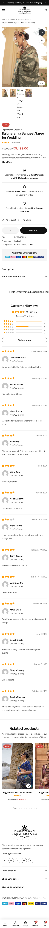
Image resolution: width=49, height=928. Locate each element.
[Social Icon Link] (4, 860)
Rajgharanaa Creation (12, 129)
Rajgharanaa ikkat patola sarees (17, 792)
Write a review (24, 340)
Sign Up (39, 3)
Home (4, 19)
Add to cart (33, 230)
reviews (15, 142)
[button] (3, 2)
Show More (7, 162)
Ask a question (12, 220)
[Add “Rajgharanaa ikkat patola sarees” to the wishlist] (28, 780)
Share (28, 220)
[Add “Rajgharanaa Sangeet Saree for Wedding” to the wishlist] (42, 32)
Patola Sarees (23, 19)
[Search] (46, 10)
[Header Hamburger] (4, 10)
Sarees (12, 19)
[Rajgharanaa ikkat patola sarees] (17, 766)
